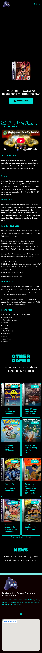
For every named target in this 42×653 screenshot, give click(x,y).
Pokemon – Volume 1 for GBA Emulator (10, 448)
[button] (21, 614)
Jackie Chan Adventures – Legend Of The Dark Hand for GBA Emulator (30, 488)
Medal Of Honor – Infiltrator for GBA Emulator (31, 411)
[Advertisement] (21, 30)
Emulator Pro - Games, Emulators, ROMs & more (18, 594)
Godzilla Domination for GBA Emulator (30, 527)
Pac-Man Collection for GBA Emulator (10, 411)
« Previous (13, 537)
